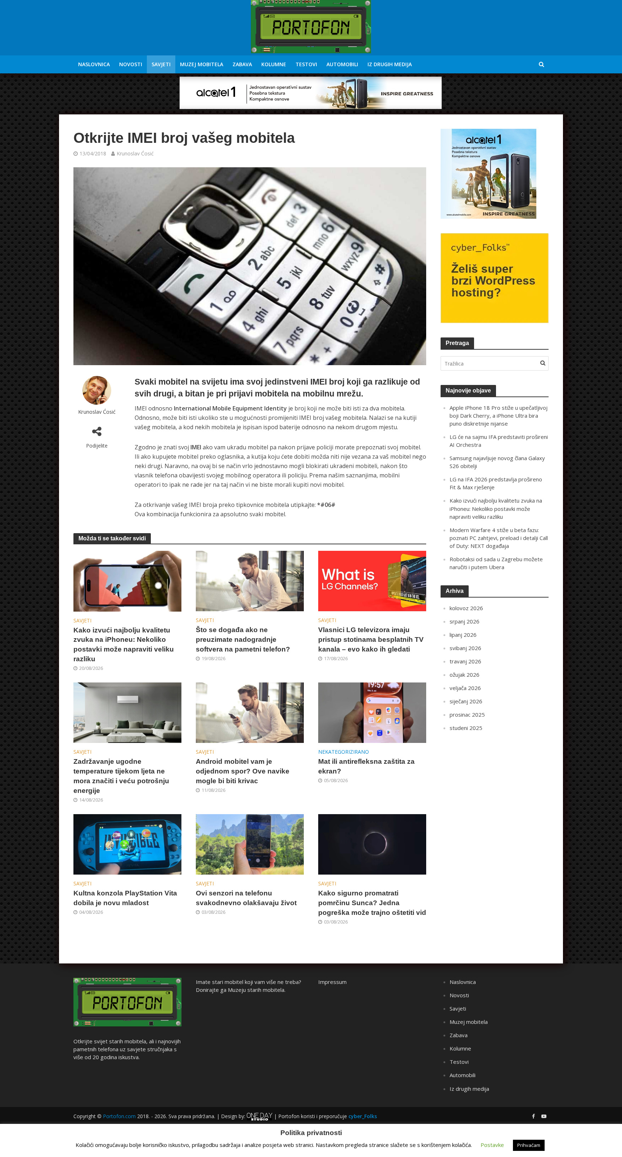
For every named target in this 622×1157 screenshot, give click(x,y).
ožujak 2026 (464, 674)
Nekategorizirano (343, 751)
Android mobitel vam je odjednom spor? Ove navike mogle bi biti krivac (242, 771)
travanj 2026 (465, 661)
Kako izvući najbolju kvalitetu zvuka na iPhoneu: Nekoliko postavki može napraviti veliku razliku (123, 644)
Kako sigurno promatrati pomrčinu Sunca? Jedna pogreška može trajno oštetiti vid (372, 902)
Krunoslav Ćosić (135, 153)
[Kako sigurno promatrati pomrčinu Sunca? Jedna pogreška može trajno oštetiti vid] (372, 844)
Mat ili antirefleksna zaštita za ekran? (366, 766)
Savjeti (161, 64)
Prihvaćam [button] (528, 1145)
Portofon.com (119, 1116)
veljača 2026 (465, 687)
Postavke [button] (492, 1144)
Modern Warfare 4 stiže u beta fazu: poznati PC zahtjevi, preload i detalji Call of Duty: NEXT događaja (499, 537)
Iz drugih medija (390, 64)
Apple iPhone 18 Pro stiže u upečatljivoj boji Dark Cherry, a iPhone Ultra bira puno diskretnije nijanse (498, 415)
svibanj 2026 (465, 648)
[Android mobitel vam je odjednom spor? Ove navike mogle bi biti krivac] (250, 712)
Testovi (306, 64)
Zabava (242, 64)
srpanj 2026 (464, 621)
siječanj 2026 (466, 701)
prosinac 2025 (467, 714)
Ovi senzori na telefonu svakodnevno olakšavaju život (246, 898)
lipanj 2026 (463, 634)
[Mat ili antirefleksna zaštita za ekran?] (372, 712)
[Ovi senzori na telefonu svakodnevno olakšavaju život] (250, 844)
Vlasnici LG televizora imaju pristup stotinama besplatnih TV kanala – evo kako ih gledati (371, 639)
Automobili (342, 64)
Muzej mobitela (201, 64)
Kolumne (273, 64)
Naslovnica (94, 64)
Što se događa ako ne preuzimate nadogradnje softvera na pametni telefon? (243, 639)
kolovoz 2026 (466, 608)
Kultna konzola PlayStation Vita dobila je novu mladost (125, 898)
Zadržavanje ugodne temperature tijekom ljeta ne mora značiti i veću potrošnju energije (121, 776)
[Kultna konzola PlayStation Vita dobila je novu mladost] (127, 844)
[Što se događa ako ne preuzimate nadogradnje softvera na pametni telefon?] (250, 580)
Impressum (332, 981)
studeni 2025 (466, 727)
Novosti (130, 64)
